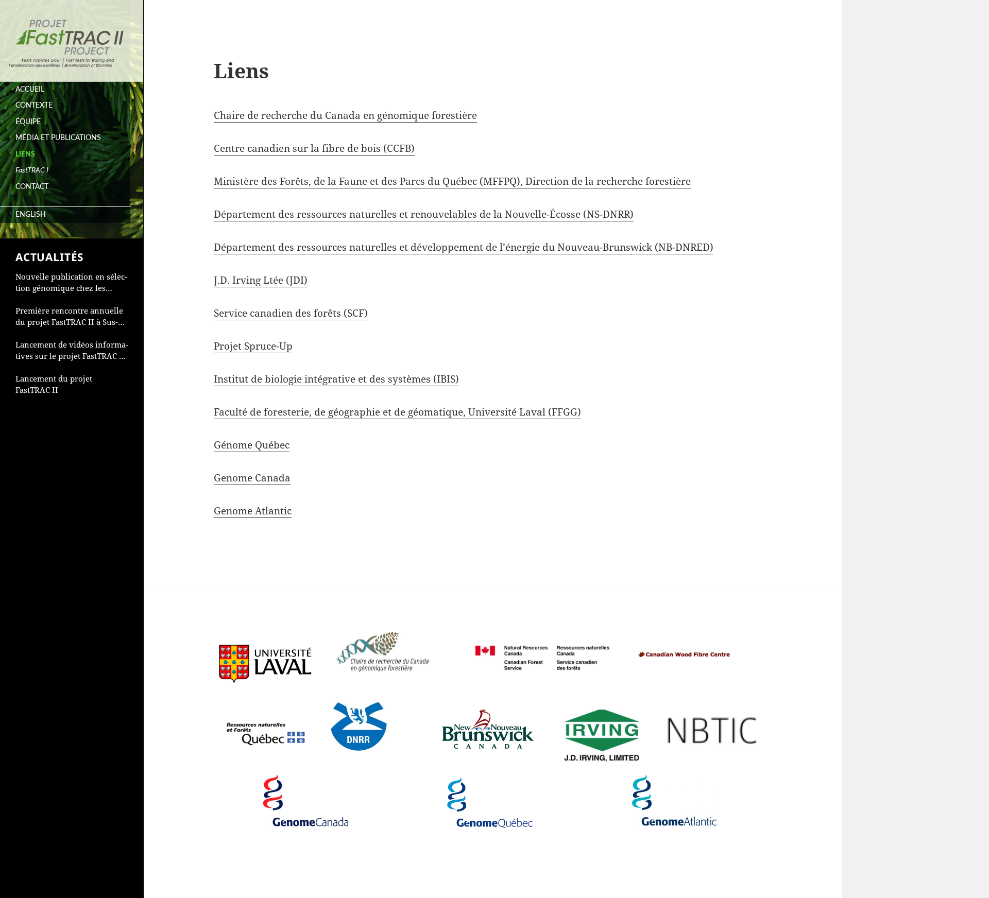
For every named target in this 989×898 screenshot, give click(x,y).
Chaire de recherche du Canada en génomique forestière (345, 115)
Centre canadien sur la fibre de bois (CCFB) (314, 148)
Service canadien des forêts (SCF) (291, 313)
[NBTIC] (712, 721)
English (30, 214)
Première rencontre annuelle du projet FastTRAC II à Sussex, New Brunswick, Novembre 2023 (69, 316)
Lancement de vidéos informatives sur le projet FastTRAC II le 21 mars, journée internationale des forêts (71, 350)
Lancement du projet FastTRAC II (53, 384)
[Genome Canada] (305, 795)
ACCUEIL (29, 89)
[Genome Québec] (490, 796)
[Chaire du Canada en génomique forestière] (382, 647)
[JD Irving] (600, 727)
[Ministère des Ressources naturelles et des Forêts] (265, 722)
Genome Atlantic (253, 510)
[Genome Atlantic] (674, 795)
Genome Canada (252, 478)
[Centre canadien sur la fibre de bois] (684, 641)
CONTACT (31, 187)
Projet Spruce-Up (253, 346)
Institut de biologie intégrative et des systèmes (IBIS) (336, 379)
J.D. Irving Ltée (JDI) (261, 280)
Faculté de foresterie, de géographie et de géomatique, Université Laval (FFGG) (397, 412)
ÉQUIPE (28, 122)
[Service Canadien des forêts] (542, 647)
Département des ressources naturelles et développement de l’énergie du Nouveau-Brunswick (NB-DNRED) (463, 247)
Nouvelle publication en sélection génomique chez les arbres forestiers (71, 282)
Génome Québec (251, 445)
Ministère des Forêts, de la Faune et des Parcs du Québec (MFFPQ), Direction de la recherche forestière (452, 181)
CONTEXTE (34, 105)
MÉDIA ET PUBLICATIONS (58, 138)
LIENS (25, 154)
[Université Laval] (265, 653)
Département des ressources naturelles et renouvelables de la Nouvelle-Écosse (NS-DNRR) (424, 214)
